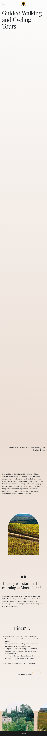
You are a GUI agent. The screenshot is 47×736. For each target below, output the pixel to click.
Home (11, 447)
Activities (21, 447)
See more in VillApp (25, 674)
